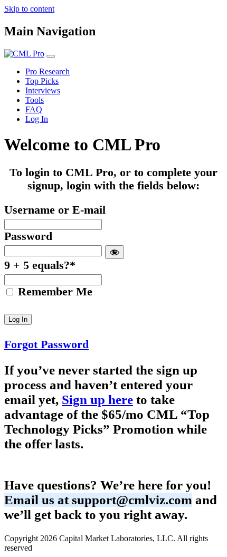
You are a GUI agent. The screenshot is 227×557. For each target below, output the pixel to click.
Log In (36, 118)
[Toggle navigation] (50, 56)
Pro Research (47, 71)
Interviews (42, 90)
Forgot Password (46, 344)
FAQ (33, 109)
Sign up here (97, 399)
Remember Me (53, 291)
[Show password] (114, 252)
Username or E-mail (55, 210)
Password (28, 236)
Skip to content (29, 8)
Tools (34, 99)
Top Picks (42, 80)
